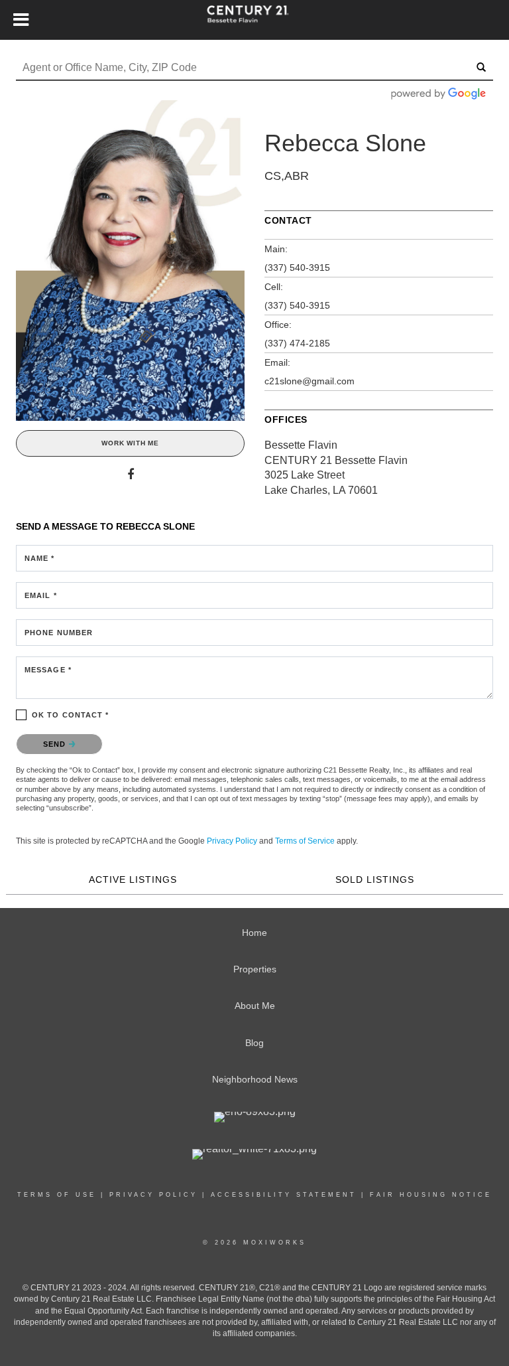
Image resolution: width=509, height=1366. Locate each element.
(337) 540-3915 (297, 267)
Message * (48, 670)
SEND (56, 744)
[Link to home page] (254, 20)
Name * (40, 558)
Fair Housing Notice (431, 1194)
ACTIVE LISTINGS (133, 879)
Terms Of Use (56, 1194)
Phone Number (59, 633)
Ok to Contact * (70, 715)
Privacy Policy (232, 841)
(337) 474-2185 (297, 343)
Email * (41, 595)
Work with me (130, 443)
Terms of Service (305, 841)
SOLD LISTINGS (374, 879)
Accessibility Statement (284, 1194)
